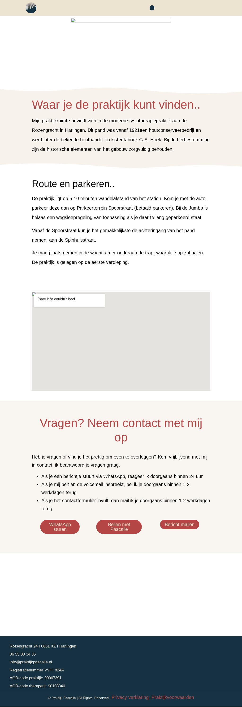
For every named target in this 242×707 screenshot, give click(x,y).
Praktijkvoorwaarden (172, 697)
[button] (152, 8)
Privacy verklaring (130, 697)
